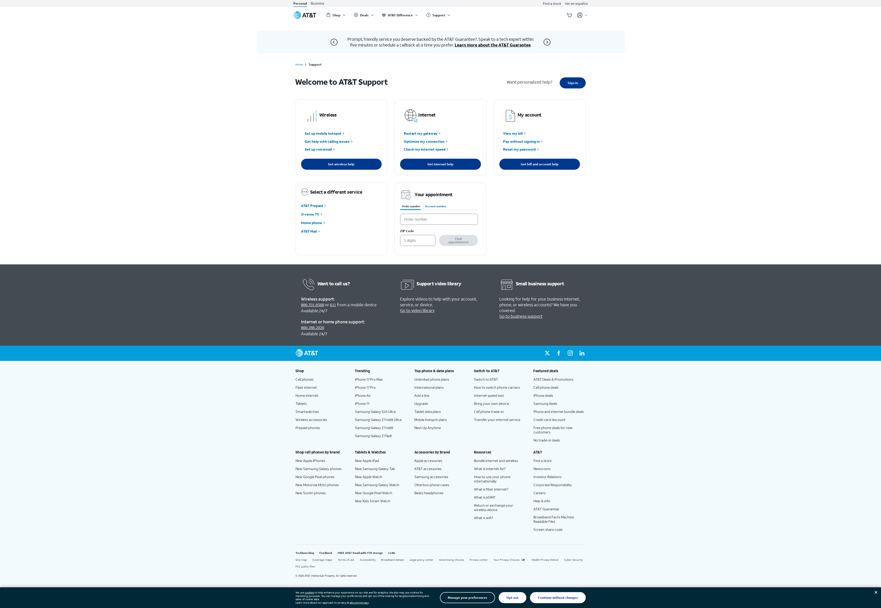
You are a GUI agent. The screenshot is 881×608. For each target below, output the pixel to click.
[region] (440, 219)
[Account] (582, 15)
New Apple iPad (367, 460)
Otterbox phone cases (431, 484)
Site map (301, 559)
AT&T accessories (428, 468)
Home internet (307, 395)
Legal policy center (421, 559)
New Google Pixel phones (315, 476)
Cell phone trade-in (489, 411)
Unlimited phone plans (431, 379)
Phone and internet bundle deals (558, 411)
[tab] (411, 207)
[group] (322, 370)
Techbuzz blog (305, 553)
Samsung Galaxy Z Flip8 (373, 435)
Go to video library (417, 310)
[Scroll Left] (334, 42)
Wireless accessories (311, 419)
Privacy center (479, 559)
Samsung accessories (431, 476)
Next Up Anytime (427, 427)
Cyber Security (573, 559)
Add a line (421, 395)
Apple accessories (428, 460)
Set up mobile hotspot (323, 133)
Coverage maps (322, 559)
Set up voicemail (318, 149)
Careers (539, 493)
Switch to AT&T (486, 379)
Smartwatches (307, 411)
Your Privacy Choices (506, 559)
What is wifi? (483, 517)
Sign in (573, 83)
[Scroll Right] (547, 42)
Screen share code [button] (547, 529)
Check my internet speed (424, 149)
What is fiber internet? (491, 489)
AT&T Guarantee (546, 509)
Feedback (325, 553)
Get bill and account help (540, 164)
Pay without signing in (521, 141)
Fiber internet (306, 387)
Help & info (541, 501)
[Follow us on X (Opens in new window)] (547, 353)
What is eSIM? (484, 497)
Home (299, 64)
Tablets (301, 403)
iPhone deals (543, 395)
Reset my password (519, 149)
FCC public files (305, 566)
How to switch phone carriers (497, 387)
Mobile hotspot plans (430, 419)
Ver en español (576, 3)
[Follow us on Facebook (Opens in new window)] (559, 353)
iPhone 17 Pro (365, 387)
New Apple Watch (368, 476)
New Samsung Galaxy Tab (375, 468)
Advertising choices (451, 559)
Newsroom (542, 468)
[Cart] (569, 15)
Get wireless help (341, 164)
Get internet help (440, 164)
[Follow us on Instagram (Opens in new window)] (570, 353)
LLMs (391, 553)
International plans (429, 387)
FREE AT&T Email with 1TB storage (360, 553)
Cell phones (304, 379)
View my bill (513, 133)
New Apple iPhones (310, 460)
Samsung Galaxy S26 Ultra (375, 411)
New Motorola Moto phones (317, 484)
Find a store (552, 3)
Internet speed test (489, 395)
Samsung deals (545, 403)
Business (317, 3)
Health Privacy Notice (545, 559)
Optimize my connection (424, 141)
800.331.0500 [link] (312, 305)
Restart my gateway (421, 133)
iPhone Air (363, 395)
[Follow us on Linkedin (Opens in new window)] (582, 353)
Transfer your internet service (497, 419)
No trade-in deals (546, 440)
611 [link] (333, 305)
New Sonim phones (311, 493)
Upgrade (421, 403)
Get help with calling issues (327, 141)
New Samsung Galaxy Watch (377, 484)
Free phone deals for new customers (553, 429)
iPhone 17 (362, 403)
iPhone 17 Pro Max (369, 379)
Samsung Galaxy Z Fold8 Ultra (378, 419)
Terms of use (346, 559)
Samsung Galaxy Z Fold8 (374, 427)
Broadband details (392, 559)
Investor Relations (547, 476)
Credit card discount (549, 419)
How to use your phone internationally (492, 478)
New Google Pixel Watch (373, 493)
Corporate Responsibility (552, 484)
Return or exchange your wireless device (493, 507)
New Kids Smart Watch (372, 501)
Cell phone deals (546, 387)
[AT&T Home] (305, 15)
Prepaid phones (308, 427)
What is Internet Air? (490, 468)
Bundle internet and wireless (496, 460)
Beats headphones (428, 493)
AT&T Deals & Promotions (553, 379)
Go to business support (520, 316)
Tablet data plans (427, 411)
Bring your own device (491, 403)
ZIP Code (407, 231)
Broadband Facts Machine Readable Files (553, 519)
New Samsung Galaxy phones (319, 468)
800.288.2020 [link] (312, 327)
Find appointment (458, 240)
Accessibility (368, 559)
